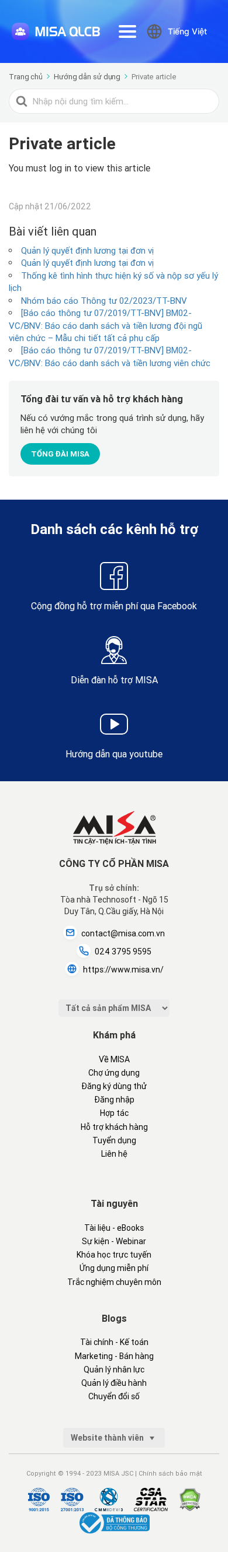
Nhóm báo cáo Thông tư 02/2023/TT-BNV (104, 300)
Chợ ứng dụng (114, 1073)
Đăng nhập (114, 1099)
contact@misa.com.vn (123, 933)
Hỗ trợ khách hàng (114, 1127)
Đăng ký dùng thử (114, 1086)
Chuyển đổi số (114, 1396)
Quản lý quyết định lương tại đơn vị (87, 250)
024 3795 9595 (123, 951)
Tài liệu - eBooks (114, 1228)
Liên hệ (114, 1154)
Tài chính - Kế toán (114, 1342)
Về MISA (114, 1059)
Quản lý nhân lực (114, 1369)
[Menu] (127, 31)
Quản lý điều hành (114, 1383)
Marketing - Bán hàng (114, 1356)
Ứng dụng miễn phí (114, 1268)
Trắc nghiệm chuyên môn (114, 1282)
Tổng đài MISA (60, 454)
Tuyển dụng (114, 1140)
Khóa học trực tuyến (114, 1254)
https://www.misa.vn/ (123, 969)
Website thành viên (108, 1437)
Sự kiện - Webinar (114, 1241)
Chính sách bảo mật (170, 1473)
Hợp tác (114, 1113)
